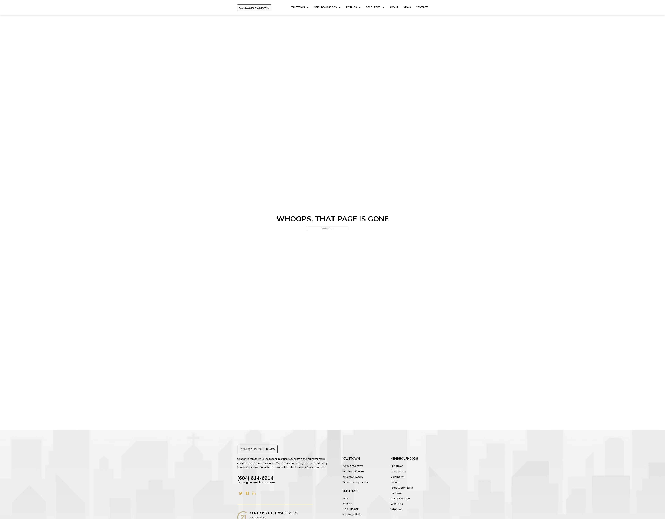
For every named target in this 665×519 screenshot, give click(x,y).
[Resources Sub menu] (383, 7)
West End (397, 504)
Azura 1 (347, 504)
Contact (422, 7)
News (407, 7)
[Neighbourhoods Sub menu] (340, 7)
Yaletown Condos (353, 471)
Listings (351, 7)
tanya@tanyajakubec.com (256, 482)
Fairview (396, 482)
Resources (373, 7)
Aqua (346, 498)
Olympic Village (400, 498)
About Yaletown (353, 466)
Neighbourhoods (325, 7)
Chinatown (397, 466)
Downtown (397, 477)
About (394, 7)
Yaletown (298, 7)
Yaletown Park (352, 514)
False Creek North (402, 488)
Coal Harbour (398, 471)
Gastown (396, 493)
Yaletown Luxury (353, 477)
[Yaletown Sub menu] (308, 7)
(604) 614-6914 (255, 478)
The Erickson (351, 509)
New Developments (355, 482)
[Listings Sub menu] (359, 7)
